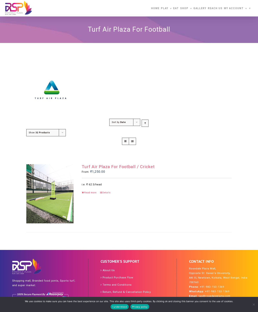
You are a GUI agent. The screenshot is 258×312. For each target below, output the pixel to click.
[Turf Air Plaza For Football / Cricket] (50, 193)
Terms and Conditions (117, 284)
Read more (90, 192)
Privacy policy (140, 306)
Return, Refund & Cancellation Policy (127, 292)
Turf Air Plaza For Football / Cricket (118, 166)
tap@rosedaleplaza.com (214, 296)
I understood (119, 306)
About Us (109, 270)
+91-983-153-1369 (212, 286)
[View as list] (132, 141)
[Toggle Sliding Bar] (250, 8)
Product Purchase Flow (118, 277)
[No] (253, 304)
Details (106, 192)
